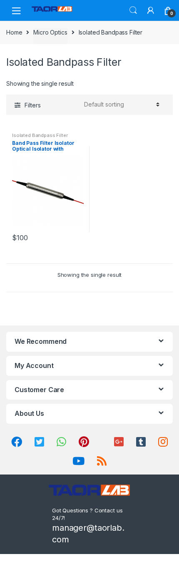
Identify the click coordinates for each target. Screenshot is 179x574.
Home (14, 32)
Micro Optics (50, 32)
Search (133, 10)
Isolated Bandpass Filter (40, 135)
